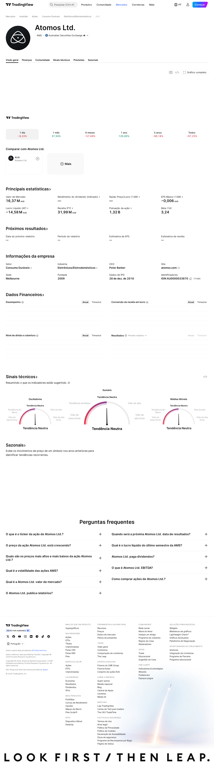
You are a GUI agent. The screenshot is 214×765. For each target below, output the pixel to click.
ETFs (68, 640)
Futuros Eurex (103, 668)
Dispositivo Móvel (74, 721)
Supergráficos (72, 628)
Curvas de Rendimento (76, 702)
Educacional (144, 656)
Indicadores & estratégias (151, 668)
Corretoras (138, 4)
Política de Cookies (106, 731)
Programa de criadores (149, 637)
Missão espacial (104, 684)
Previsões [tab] (79, 60)
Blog (99, 687)
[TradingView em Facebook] (14, 636)
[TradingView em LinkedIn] (31, 636)
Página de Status (105, 743)
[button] (94, 5)
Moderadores (145, 644)
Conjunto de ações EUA (108, 672)
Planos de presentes (107, 637)
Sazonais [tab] (93, 60)
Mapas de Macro (74, 709)
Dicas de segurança (106, 737)
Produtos (86, 4)
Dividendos (71, 687)
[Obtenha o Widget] (177, 72)
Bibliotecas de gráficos (180, 631)
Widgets (173, 628)
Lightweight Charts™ (179, 634)
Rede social (144, 628)
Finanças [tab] (27, 60)
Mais (152, 4)
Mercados (121, 4)
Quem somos (103, 681)
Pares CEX (70, 650)
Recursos (101, 628)
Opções (69, 706)
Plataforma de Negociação (182, 641)
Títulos (69, 643)
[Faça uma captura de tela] (170, 72)
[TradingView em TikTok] (43, 636)
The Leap (101, 656)
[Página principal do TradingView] (19, 5)
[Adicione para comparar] (37, 158)
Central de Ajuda (105, 690)
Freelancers (144, 675)
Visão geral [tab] (12, 60)
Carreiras (101, 693)
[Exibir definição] (27, 196)
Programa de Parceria (180, 656)
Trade (141, 653)
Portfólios (70, 699)
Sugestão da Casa (147, 659)
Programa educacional (180, 659)
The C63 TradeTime (106, 712)
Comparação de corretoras (110, 653)
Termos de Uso (104, 721)
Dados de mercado (106, 634)
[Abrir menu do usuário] (188, 5)
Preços (100, 631)
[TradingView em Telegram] (37, 636)
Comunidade (104, 4)
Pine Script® (71, 712)
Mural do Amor (145, 631)
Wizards (142, 672)
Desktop (70, 724)
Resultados (71, 684)
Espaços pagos (146, 678)
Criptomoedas (72, 647)
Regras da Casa (146, 641)
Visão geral (102, 647)
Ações (68, 637)
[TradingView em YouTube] (19, 636)
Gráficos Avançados (179, 637)
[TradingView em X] (8, 636)
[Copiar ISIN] (190, 278)
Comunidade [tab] (42, 60)
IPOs (68, 690)
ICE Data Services (39, 650)
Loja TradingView (105, 706)
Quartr (45, 670)
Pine (68, 656)
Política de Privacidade (108, 727)
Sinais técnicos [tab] (61, 60)
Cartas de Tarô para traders (110, 709)
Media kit (101, 697)
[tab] (85, 302)
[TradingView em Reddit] (49, 636)
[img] (84, 35)
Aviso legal (102, 724)
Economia (70, 681)
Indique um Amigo (147, 634)
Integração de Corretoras (182, 653)
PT (179, 4)
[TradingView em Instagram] (25, 636)
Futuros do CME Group (108, 665)
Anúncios (174, 650)
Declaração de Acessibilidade (111, 734)
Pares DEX (70, 653)
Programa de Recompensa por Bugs (114, 740)
